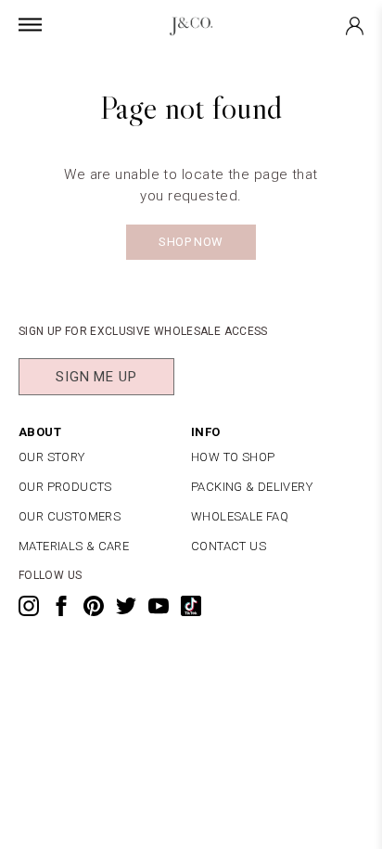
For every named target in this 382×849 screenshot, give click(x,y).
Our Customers (70, 516)
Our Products (65, 487)
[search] (191, 67)
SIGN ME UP (96, 376)
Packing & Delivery (251, 487)
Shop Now (191, 242)
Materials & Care (74, 546)
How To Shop (232, 457)
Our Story (52, 457)
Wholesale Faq (239, 516)
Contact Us (228, 546)
